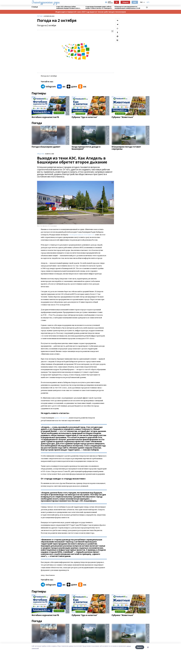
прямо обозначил (61, 418)
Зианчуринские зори (45, 1)
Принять (140, 647)
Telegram (125, 2)
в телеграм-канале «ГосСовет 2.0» (81, 235)
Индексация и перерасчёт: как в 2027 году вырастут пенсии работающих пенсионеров (90, 12)
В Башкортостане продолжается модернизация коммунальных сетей (127, 7)
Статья (35, 7)
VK (116, 2)
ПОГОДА (40, 16)
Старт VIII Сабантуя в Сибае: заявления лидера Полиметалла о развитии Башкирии (68, 7)
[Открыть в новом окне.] (48, 86)
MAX (134, 2)
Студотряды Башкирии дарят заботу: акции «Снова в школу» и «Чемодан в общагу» (98, 7)
